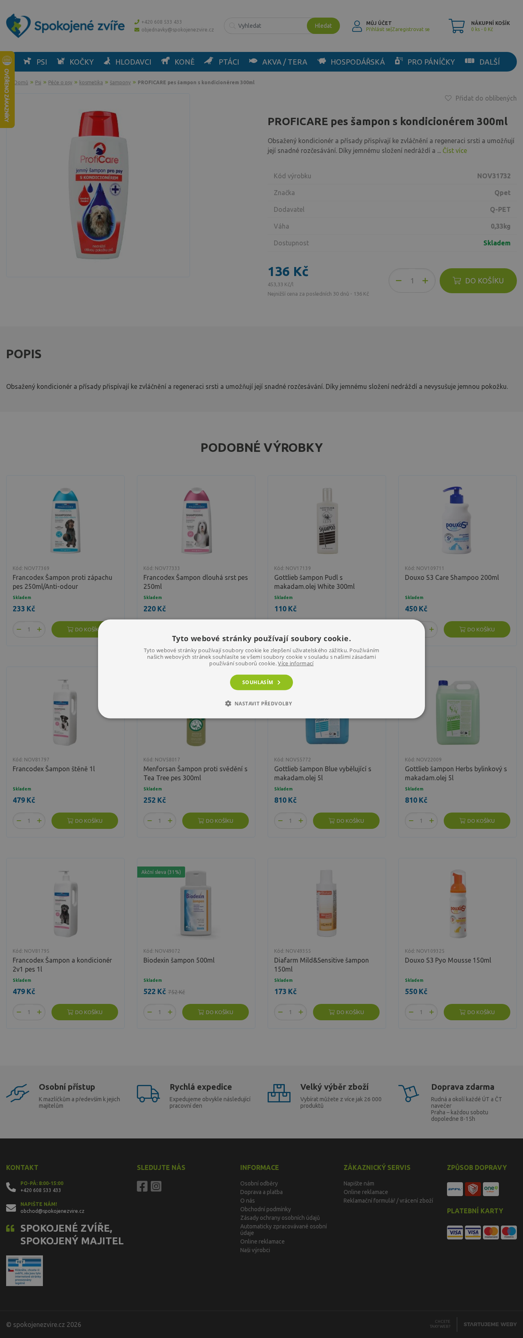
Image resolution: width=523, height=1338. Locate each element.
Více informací (295, 663)
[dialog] (261, 669)
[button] (261, 703)
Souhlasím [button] (257, 682)
